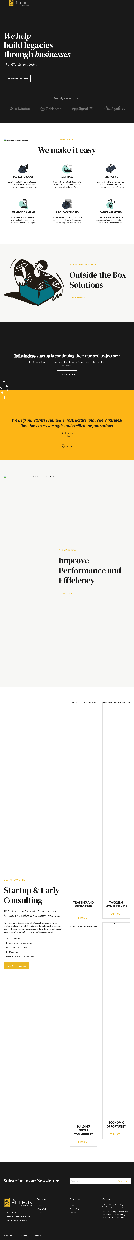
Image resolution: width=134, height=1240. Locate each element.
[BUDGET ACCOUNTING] (67, 204)
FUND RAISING (110, 177)
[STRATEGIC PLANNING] (23, 204)
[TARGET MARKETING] (110, 204)
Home (39, 1205)
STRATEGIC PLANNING (23, 212)
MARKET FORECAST (23, 177)
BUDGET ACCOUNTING (67, 212)
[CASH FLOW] (67, 169)
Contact (40, 1212)
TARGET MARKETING (111, 212)
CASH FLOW (67, 177)
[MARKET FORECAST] (23, 169)
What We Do (42, 1209)
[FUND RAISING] (110, 169)
